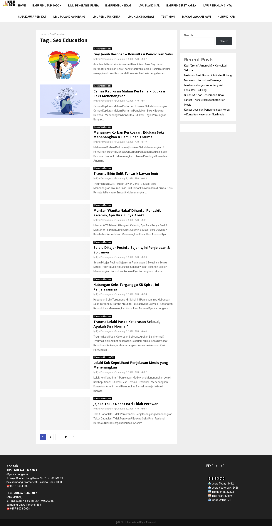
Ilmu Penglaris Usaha (83, 5)
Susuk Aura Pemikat (32, 16)
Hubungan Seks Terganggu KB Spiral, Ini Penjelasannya (126, 287)
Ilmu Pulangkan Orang (69, 16)
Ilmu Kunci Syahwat (140, 16)
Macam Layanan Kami (196, 16)
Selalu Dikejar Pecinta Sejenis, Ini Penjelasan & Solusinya (131, 250)
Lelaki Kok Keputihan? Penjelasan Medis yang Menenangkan (130, 365)
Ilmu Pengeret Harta (181, 5)
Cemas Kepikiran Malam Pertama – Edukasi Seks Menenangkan (129, 93)
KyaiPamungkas (104, 59)
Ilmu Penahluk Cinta (217, 5)
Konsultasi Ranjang (102, 49)
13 (66, 437)
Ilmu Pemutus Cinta (106, 16)
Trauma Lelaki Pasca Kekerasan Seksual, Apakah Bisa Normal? (126, 324)
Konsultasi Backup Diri (104, 357)
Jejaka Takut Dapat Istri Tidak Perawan (125, 404)
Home (22, 5)
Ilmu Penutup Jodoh (46, 5)
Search (188, 35)
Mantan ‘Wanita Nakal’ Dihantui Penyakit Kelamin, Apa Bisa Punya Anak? (127, 213)
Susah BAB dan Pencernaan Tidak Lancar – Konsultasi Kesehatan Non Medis (204, 100)
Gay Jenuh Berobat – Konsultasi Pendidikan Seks (133, 54)
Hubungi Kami (227, 16)
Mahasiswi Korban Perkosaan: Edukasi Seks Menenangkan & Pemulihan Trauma (128, 134)
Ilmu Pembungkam (118, 5)
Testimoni (168, 16)
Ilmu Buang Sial (149, 5)
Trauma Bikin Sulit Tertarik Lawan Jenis (126, 173)
